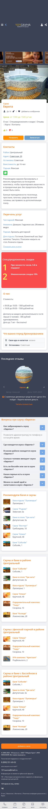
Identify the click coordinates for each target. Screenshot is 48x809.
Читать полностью (24, 404)
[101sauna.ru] (23, 25)
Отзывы (40, 121)
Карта (7, 124)
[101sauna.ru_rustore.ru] (24, 57)
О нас (5, 121)
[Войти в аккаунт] (41, 25)
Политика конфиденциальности (34, 794)
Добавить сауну (24, 746)
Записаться (34, 138)
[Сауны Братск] (6, 25)
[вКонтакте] (2, 788)
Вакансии (10, 794)
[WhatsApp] (5, 173)
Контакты (16, 124)
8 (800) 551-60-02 (8, 762)
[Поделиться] (46, 25)
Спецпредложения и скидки (22, 121)
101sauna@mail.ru (9, 770)
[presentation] (44, 386)
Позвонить (13, 138)
